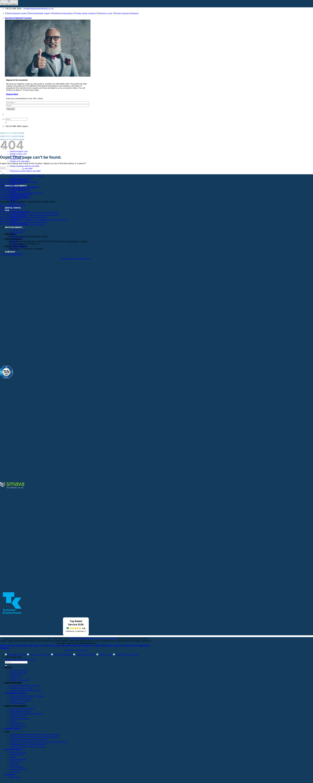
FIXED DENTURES (8, 184)
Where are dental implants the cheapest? (28, 217)
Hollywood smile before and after (25, 171)
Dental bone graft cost (10, 206)
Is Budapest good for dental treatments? (28, 222)
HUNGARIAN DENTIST (10, 199)
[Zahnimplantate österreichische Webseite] (16, 13)
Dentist (13, 757)
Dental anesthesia (18, 205)
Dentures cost (16, 675)
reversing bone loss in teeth (12, 214)
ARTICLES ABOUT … (14, 227)
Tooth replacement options (22, 709)
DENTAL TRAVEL (113, 645)
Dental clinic (15, 762)
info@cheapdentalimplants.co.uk (38, 8)
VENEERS (98, 645)
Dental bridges (16, 767)
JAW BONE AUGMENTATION (13, 189)
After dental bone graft (10, 209)
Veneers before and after (21, 688)
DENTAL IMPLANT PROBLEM (13, 180)
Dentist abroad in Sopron (21, 178)
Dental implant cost (19, 670)
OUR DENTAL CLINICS (15, 173)
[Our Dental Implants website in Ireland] (84, 13)
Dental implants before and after (24, 166)
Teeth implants (16, 232)
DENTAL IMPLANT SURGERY (78, 645)
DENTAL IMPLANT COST (33, 645)
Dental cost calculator (20, 161)
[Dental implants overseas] (104, 13)
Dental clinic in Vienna (20, 701)
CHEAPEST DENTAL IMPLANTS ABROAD (19, 182)
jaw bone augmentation (11, 219)
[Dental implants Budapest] (125, 13)
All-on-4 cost (6, 204)
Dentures (14, 764)
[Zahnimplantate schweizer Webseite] (38, 13)
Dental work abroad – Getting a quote (27, 747)
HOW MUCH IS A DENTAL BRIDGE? (16, 194)
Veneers (13, 721)
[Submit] (6, 122)
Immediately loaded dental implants (26, 193)
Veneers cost (16, 677)
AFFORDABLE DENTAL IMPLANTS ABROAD (20, 187)
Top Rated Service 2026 (76, 623)
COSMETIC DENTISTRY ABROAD (15, 197)
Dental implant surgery (20, 711)
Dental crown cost (18, 154)
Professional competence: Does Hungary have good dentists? (38, 220)
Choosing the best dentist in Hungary (27, 176)
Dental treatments (18, 759)
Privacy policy (109, 638)
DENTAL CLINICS (54, 645)
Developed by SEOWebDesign (76, 650)
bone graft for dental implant (13, 216)
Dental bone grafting (19, 718)
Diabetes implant (17, 716)
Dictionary (14, 772)
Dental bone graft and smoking (14, 224)
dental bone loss (7, 221)
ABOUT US (15, 777)
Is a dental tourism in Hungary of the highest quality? (34, 215)
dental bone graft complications (14, 211)
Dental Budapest (17, 703)
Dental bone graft (18, 752)
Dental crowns (16, 723)
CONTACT (10, 251)
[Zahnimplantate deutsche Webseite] (62, 13)
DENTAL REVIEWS (131, 645)
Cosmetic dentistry (18, 769)
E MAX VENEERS (8, 192)
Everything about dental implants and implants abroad (35, 212)
